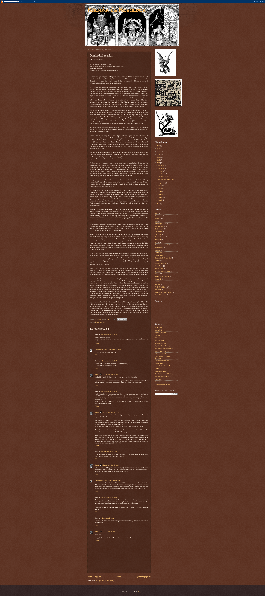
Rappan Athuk (159, 268)
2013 (158, 157)
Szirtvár (157, 282)
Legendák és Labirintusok (162, 366)
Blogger (140, 592)
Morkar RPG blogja (160, 371)
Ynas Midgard (99, 349)
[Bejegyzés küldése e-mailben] (114, 319)
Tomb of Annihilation (161, 287)
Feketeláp (158, 234)
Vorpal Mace (158, 379)
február (160, 197)
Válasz (97, 343)
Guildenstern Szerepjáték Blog (164, 348)
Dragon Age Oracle (160, 343)
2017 (158, 146)
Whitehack (158, 289)
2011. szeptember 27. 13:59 (109, 361)
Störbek (157, 274)
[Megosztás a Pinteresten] (126, 319)
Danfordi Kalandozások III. (166, 179)
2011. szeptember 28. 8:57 (110, 374)
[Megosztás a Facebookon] (124, 319)
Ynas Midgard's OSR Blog (162, 384)
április (160, 191)
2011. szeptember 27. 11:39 (112, 349)
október (160, 171)
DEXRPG (157, 338)
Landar (157, 260)
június (160, 188)
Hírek (156, 242)
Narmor (97, 374)
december (161, 165)
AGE (156, 213)
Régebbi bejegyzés (143, 577)
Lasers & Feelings (160, 263)
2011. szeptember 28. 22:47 (109, 451)
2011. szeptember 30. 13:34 (109, 497)
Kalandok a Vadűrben (161, 354)
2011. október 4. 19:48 (109, 531)
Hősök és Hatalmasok (161, 245)
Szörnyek (157, 284)
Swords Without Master (162, 276)
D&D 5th (157, 218)
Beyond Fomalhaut (160, 332)
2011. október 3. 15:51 (107, 518)
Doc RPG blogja (159, 340)
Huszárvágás (159, 247)
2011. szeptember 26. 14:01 (109, 334)
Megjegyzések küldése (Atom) (105, 580)
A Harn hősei (158, 327)
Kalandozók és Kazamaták (163, 360)
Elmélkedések (159, 229)
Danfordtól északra (163, 176)
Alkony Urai (158, 330)
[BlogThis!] (120, 319)
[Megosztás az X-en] (122, 319)
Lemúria (157, 368)
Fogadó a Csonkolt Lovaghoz (163, 346)
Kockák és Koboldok (116, 9)
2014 (158, 154)
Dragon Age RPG (100, 322)
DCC (156, 221)
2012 (158, 160)
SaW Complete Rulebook (162, 271)
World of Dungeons (160, 295)
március (161, 194)
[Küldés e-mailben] (118, 319)
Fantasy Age (158, 231)
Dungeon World (159, 226)
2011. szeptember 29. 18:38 (110, 465)
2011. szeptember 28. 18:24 (110, 412)
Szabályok (158, 279)
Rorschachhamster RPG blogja (164, 374)
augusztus (161, 183)
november (161, 168)
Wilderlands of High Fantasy (163, 292)
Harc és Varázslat (160, 237)
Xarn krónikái (159, 382)
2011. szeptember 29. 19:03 (112, 480)
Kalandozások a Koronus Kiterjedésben (162, 357)
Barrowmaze (158, 216)
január (160, 200)
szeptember (162, 174)
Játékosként (158, 253)
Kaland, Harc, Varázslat (162, 351)
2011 (158, 163)
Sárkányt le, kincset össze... (163, 376)
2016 (158, 148)
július (160, 185)
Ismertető (157, 250)
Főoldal (118, 577)
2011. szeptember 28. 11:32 (109, 391)
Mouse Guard (159, 266)
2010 (158, 203)
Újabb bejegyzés (94, 577)
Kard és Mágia (159, 255)
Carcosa (157, 335)
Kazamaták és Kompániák (163, 258)
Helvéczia (158, 239)
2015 (158, 151)
